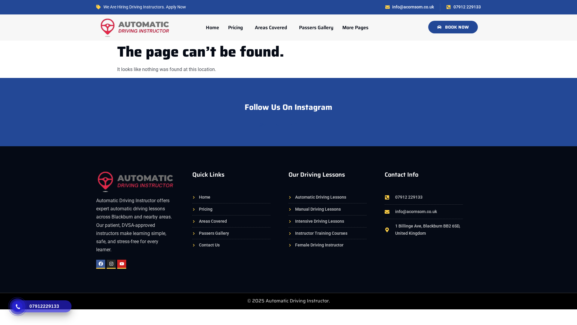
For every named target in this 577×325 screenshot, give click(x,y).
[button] (237, 28)
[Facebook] (100, 264)
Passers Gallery (316, 27)
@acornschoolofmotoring (288, 124)
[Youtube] (121, 264)
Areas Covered (271, 27)
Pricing (235, 27)
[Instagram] (111, 264)
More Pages (355, 27)
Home (212, 27)
